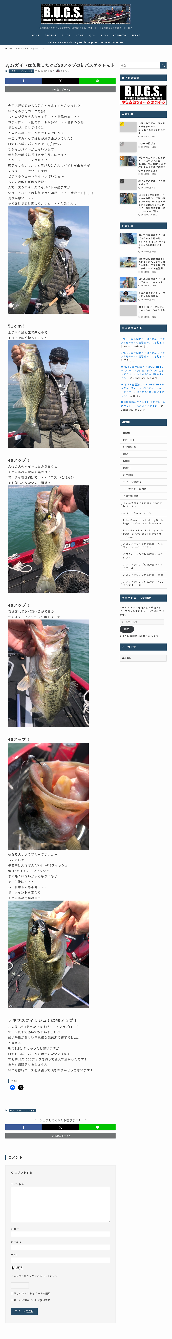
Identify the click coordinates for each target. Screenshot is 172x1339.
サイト (15, 1254)
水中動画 (128, 475)
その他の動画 (131, 496)
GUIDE (127, 461)
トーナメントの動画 (135, 488)
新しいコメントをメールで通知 (32, 1293)
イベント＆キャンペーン (137, 513)
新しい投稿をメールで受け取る (32, 1300)
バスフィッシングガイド (21, 71)
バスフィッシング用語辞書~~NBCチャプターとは (143, 583)
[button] (23, 81)
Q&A (126, 454)
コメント (18, 1184)
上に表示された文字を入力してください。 (35, 1275)
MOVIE (127, 468)
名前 (15, 1228)
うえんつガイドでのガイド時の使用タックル (142, 504)
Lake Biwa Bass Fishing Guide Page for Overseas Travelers (143, 521)
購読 (127, 629)
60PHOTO (129, 447)
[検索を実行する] (163, 65)
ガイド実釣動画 (132, 482)
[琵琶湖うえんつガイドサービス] (86, 14)
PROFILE (129, 440)
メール (16, 1241)
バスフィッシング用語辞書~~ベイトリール (143, 566)
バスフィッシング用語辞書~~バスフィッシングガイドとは (143, 545)
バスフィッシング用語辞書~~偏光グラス (143, 555)
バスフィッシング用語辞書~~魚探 (143, 574)
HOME (127, 433)
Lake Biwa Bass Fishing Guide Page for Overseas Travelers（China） (143, 534)
